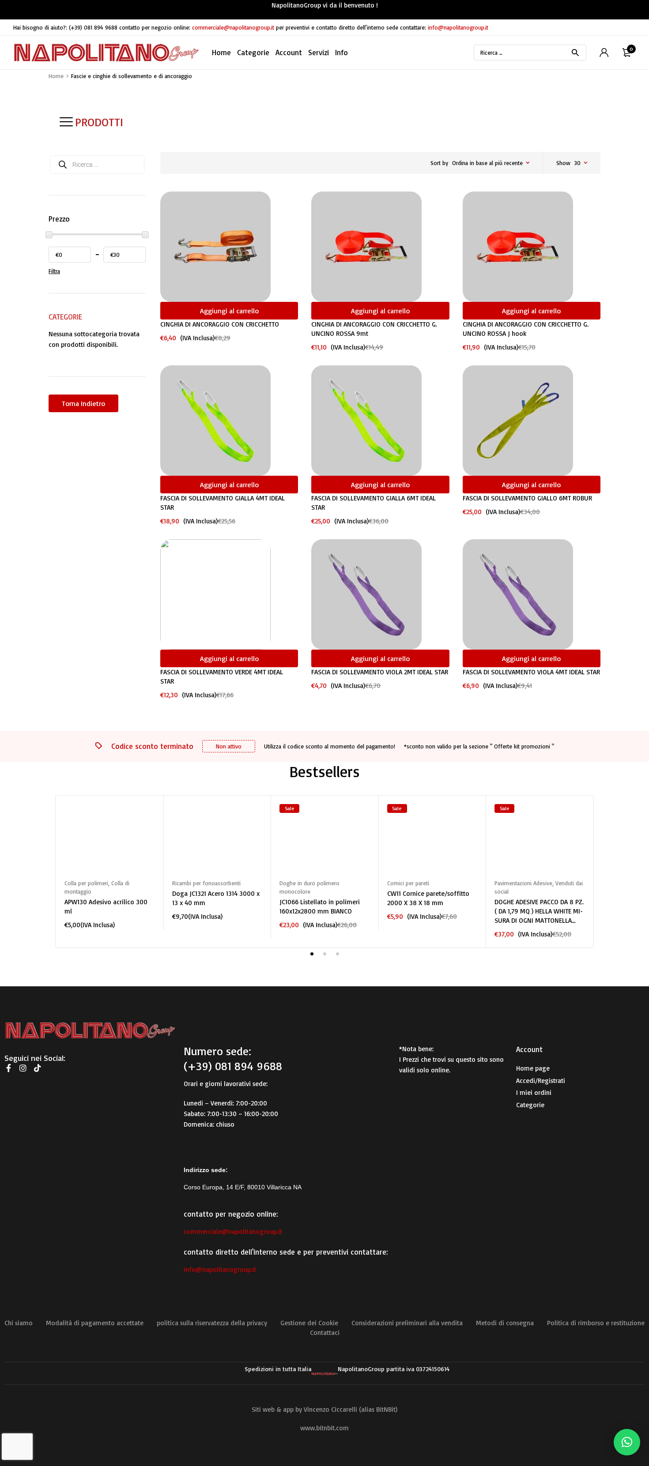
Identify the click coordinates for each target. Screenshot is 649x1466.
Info (341, 52)
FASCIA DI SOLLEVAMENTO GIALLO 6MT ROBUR (527, 498)
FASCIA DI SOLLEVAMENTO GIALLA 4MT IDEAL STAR (222, 502)
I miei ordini (533, 1092)
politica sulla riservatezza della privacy (212, 1323)
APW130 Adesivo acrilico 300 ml (105, 906)
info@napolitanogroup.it (458, 27)
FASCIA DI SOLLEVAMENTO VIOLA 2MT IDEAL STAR (379, 672)
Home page (533, 1068)
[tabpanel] (109, 867)
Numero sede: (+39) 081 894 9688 (233, 1058)
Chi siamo (18, 1323)
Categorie (530, 1105)
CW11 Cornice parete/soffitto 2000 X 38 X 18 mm (428, 898)
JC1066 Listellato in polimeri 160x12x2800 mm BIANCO (319, 906)
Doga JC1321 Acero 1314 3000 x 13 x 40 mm (216, 898)
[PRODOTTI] (66, 121)
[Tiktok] (38, 1068)
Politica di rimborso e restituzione (596, 1323)
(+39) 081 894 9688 (93, 27)
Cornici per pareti (408, 883)
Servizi (318, 52)
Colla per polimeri (86, 883)
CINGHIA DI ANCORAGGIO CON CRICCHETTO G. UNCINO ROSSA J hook (526, 329)
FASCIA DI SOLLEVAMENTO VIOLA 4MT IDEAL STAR (531, 672)
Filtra (54, 270)
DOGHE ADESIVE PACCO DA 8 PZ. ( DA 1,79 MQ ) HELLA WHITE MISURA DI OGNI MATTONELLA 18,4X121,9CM (539, 911)
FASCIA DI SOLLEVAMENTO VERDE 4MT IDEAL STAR (221, 676)
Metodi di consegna (505, 1323)
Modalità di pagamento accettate (94, 1323)
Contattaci (325, 1332)
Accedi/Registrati (540, 1080)
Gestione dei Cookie (309, 1323)
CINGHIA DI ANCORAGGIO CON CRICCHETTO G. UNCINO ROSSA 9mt (374, 329)
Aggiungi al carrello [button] (229, 310)
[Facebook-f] (8, 1068)
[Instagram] (23, 1068)
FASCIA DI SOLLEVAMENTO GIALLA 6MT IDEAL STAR (373, 502)
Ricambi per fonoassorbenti (206, 883)
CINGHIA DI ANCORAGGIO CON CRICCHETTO (219, 324)
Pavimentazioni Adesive (523, 883)
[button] (627, 1442)
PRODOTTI (99, 122)
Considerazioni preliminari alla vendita (407, 1323)
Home (221, 52)
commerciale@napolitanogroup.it (233, 27)
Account (288, 52)
